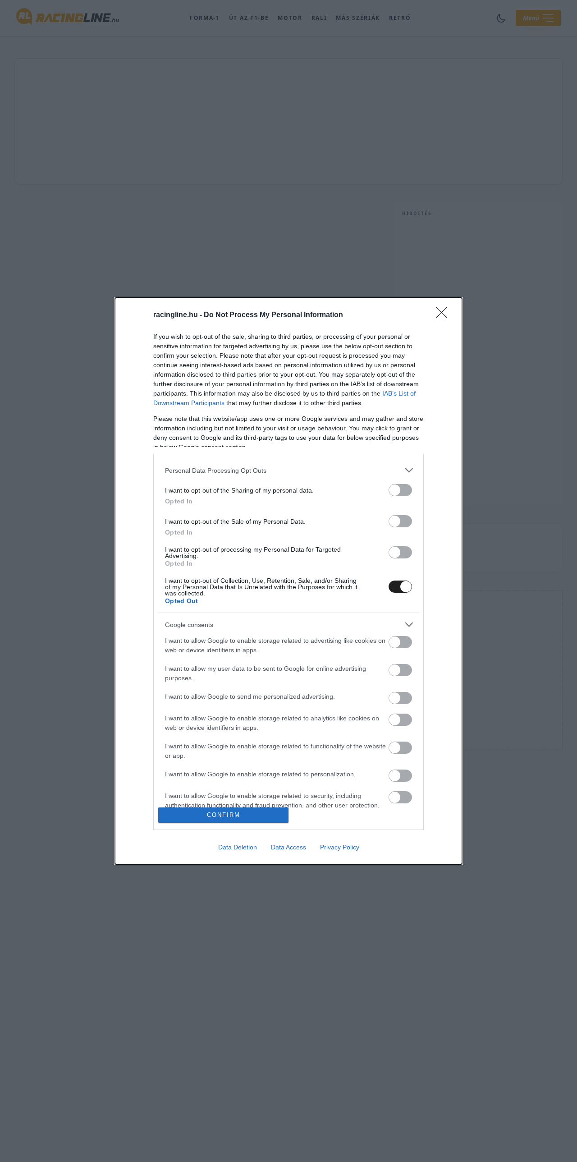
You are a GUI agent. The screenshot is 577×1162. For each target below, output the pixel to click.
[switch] (400, 490)
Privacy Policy (339, 847)
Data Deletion (237, 847)
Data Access (288, 847)
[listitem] (288, 470)
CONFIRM (223, 815)
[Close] (444, 315)
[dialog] (288, 581)
